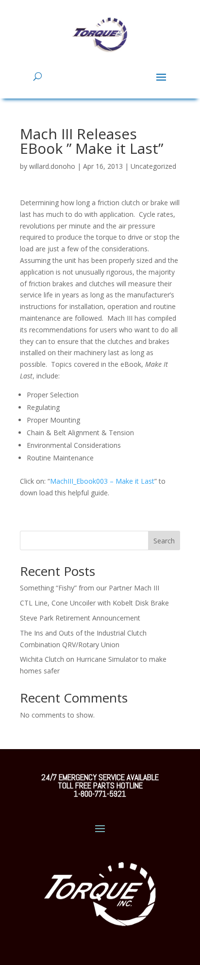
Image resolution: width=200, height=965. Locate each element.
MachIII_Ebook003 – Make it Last (102, 481)
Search (164, 540)
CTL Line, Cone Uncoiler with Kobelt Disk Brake (94, 602)
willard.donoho (52, 166)
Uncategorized (153, 166)
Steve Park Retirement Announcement (80, 617)
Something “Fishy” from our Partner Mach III (89, 587)
